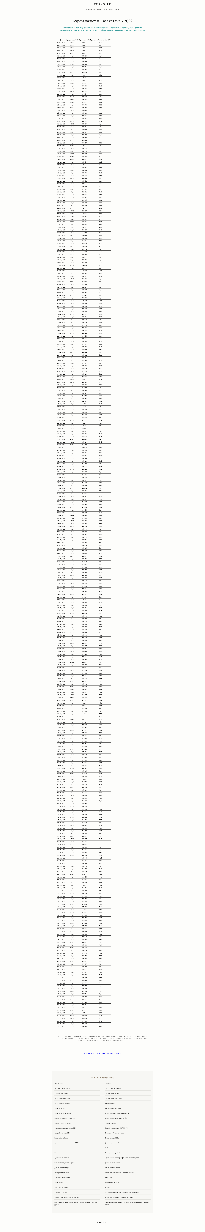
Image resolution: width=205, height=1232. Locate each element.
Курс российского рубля (62, 1088)
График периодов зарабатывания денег (117, 1113)
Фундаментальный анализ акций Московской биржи (122, 1192)
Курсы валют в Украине (62, 1103)
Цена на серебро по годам (62, 1113)
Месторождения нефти (61, 1173)
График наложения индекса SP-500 (116, 1118)
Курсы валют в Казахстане (113, 1098)
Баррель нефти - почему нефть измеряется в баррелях (122, 1158)
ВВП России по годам (112, 1182)
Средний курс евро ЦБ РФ (63, 1133)
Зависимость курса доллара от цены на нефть (119, 1173)
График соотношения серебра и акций (66, 1197)
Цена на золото (109, 1103)
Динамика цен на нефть (62, 1177)
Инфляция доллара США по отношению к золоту (121, 1153)
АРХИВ (117, 9)
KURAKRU (102, 4)
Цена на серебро (59, 1108)
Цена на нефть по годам (62, 1158)
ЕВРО (105, 9)
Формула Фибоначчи (111, 1123)
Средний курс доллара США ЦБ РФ (116, 1128)
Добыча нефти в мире (61, 1168)
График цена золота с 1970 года (64, 1118)
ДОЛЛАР (99, 9)
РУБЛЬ (111, 9)
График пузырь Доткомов (62, 1123)
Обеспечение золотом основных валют (66, 1153)
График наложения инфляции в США (66, 1143)
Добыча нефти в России (112, 1163)
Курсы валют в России (112, 1093)
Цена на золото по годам (113, 1108)
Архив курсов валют (61, 1093)
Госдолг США (109, 1187)
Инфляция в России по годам (114, 1133)
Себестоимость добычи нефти (64, 1163)
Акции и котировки (60, 1192)
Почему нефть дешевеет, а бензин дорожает (119, 1197)
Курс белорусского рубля (113, 1088)
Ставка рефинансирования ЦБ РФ (65, 1128)
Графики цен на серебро (112, 1143)
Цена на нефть (59, 1182)
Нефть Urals (108, 1177)
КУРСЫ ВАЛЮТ (91, 9)
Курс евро (108, 1083)
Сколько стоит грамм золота (63, 1148)
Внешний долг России (61, 1138)
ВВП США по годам (61, 1187)
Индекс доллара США (112, 1138)
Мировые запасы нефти (112, 1168)
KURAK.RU (103, 1222)
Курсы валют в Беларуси (62, 1098)
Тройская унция (110, 1148)
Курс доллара (58, 1083)
